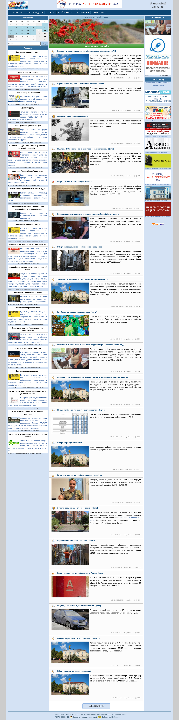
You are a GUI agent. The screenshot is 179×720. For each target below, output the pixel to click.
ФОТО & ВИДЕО (34, 12)
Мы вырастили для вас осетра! (28, 126)
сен (46, 18)
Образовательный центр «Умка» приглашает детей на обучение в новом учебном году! (33, 99)
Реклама (28, 48)
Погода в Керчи (158, 85)
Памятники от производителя (28, 52)
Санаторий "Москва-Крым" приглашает (27, 171)
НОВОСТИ (17, 12)
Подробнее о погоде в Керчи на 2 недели (161, 83)
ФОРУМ (50, 12)
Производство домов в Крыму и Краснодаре (27, 245)
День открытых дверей (27, 72)
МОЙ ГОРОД (64, 12)
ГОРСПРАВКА (81, 12)
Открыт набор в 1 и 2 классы (28, 93)
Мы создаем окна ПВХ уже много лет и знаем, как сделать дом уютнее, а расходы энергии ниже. (33, 299)
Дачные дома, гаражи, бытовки (28, 348)
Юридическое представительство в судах (27, 189)
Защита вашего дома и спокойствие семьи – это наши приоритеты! (33, 215)
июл (10, 18)
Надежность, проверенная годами (28, 293)
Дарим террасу (28, 108)
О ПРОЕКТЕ (98, 12)
